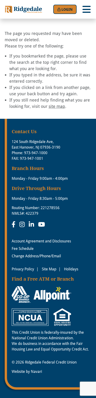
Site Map (49, 268)
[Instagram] (22, 224)
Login (67, 9)
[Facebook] (14, 224)
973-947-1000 (35, 152)
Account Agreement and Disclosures (41, 240)
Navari (36, 371)
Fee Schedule (23, 248)
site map (57, 106)
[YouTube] (41, 224)
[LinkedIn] (32, 224)
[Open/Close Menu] (86, 9)
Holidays (71, 268)
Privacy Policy (23, 268)
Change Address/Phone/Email (36, 255)
